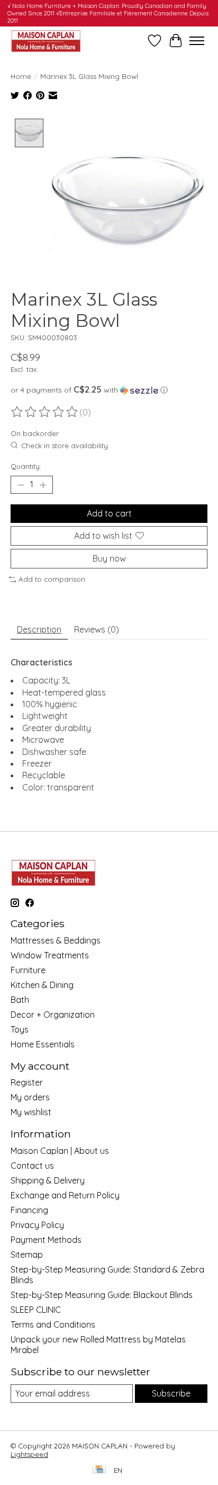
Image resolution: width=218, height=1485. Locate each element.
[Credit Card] (99, 1470)
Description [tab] (39, 629)
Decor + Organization (53, 1014)
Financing (29, 1210)
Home (21, 76)
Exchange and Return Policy (65, 1195)
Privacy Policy (37, 1225)
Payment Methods (46, 1239)
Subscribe (171, 1393)
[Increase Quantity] (43, 485)
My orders (30, 1097)
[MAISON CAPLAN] (45, 40)
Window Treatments (50, 955)
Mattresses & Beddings (56, 940)
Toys (20, 1029)
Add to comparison (52, 579)
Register (27, 1082)
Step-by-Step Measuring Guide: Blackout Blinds (102, 1295)
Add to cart (109, 513)
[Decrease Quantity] (21, 485)
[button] (109, 390)
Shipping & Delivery (48, 1180)
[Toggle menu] (196, 40)
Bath (20, 999)
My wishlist (31, 1112)
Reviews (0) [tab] (96, 629)
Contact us (32, 1165)
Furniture (28, 970)
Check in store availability (64, 445)
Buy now (109, 558)
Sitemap (27, 1254)
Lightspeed (29, 1454)
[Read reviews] (45, 412)
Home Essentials (43, 1044)
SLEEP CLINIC (36, 1309)
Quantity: (26, 466)
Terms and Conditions (53, 1324)
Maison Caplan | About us (60, 1150)
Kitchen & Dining (42, 985)
